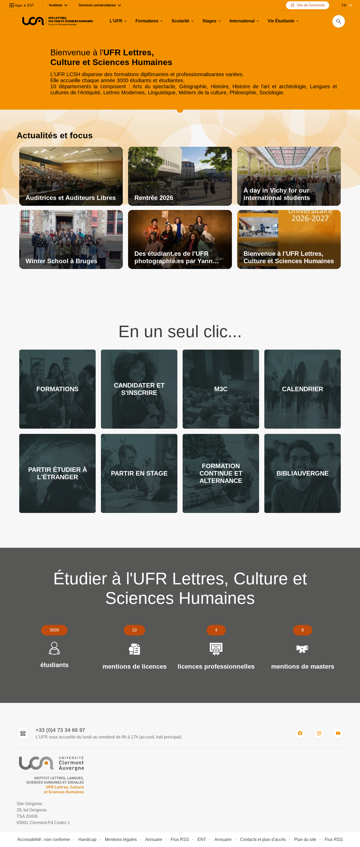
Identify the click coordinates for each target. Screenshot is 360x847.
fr (344, 5)
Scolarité (180, 21)
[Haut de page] (25, 831)
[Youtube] (338, 733)
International (242, 21)
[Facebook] (300, 733)
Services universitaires (97, 5)
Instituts (55, 5)
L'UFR (116, 21)
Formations (146, 21)
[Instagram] (319, 733)
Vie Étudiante (281, 21)
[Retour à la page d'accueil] (57, 21)
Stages (209, 21)
